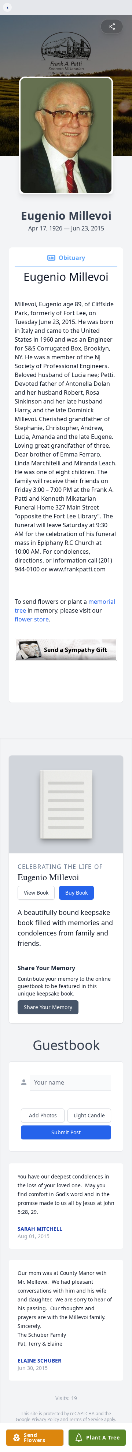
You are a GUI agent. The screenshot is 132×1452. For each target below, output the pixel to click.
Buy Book (76, 892)
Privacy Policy (45, 1419)
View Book (36, 892)
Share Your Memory (48, 1007)
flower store (32, 619)
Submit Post (66, 1132)
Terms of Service (86, 1419)
